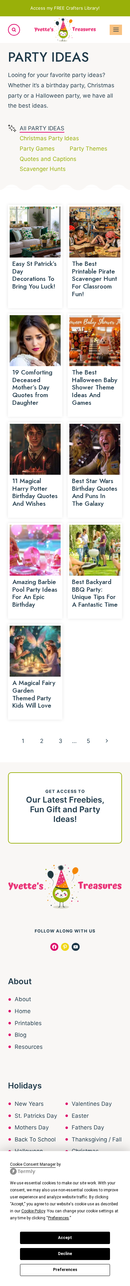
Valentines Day (92, 1103)
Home (23, 1011)
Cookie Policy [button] (33, 1211)
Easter (80, 1115)
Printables (28, 1023)
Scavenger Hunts (43, 169)
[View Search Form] (14, 30)
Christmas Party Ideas (49, 138)
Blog (20, 1034)
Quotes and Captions (48, 159)
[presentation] (35, 232)
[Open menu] (116, 30)
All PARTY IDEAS (42, 128)
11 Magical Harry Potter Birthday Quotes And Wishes (35, 492)
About (23, 999)
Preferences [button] (58, 1218)
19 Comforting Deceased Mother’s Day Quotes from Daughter (32, 387)
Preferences (65, 1269)
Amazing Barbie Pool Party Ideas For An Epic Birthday (34, 593)
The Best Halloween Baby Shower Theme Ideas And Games (94, 387)
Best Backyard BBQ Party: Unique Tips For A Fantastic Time (95, 593)
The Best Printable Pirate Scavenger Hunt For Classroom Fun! (94, 279)
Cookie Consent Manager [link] (33, 1164)
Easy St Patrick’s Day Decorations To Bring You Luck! (34, 275)
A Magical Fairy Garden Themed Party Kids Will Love (33, 694)
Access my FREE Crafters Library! (65, 8)
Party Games (37, 148)
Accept (65, 1237)
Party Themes (88, 148)
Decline (65, 1253)
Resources (29, 1046)
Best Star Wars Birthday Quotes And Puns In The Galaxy (94, 492)
